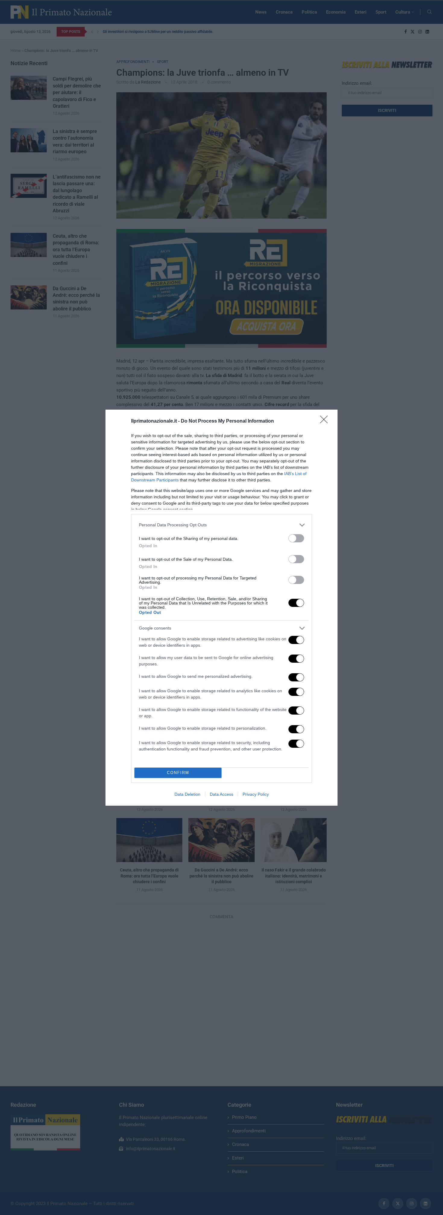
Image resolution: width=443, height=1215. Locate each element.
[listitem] (221, 525)
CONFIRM (178, 772)
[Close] (325, 421)
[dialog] (221, 608)
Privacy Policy (256, 794)
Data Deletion (187, 794)
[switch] (296, 538)
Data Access (221, 794)
